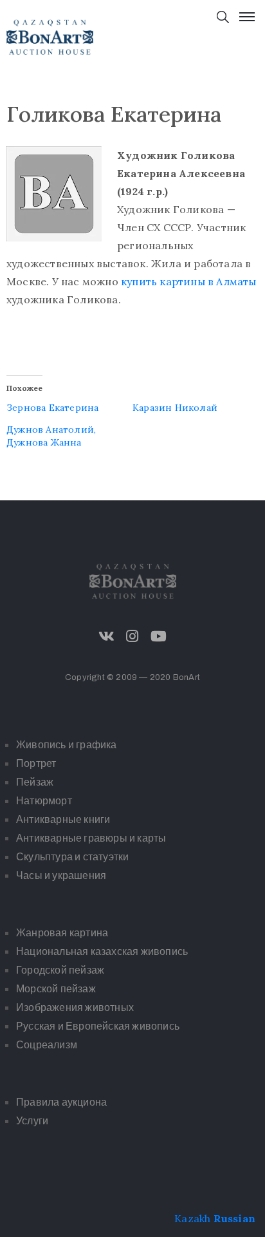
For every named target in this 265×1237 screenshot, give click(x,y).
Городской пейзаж (60, 970)
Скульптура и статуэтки (72, 856)
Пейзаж (34, 782)
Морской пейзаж (56, 988)
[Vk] (106, 636)
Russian (234, 1218)
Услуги (32, 1120)
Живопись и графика (66, 744)
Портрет (36, 763)
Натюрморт (44, 800)
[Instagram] (132, 636)
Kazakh (192, 1218)
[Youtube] (158, 636)
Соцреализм (46, 1044)
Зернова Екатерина (52, 407)
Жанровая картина (62, 932)
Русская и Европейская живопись (97, 1026)
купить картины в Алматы (189, 281)
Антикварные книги (63, 819)
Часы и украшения (61, 875)
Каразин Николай (174, 407)
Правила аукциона (61, 1102)
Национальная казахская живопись (102, 951)
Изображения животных (75, 1007)
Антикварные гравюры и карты (91, 838)
